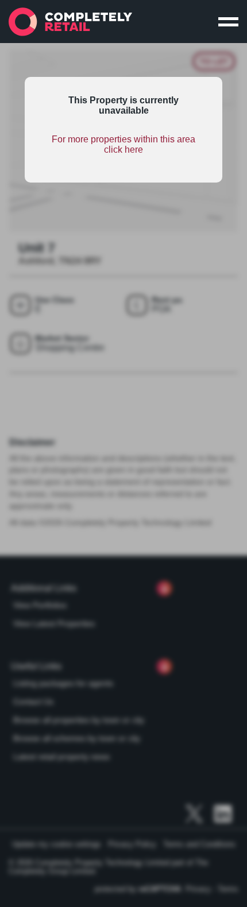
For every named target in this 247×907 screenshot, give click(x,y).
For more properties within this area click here (123, 144)
